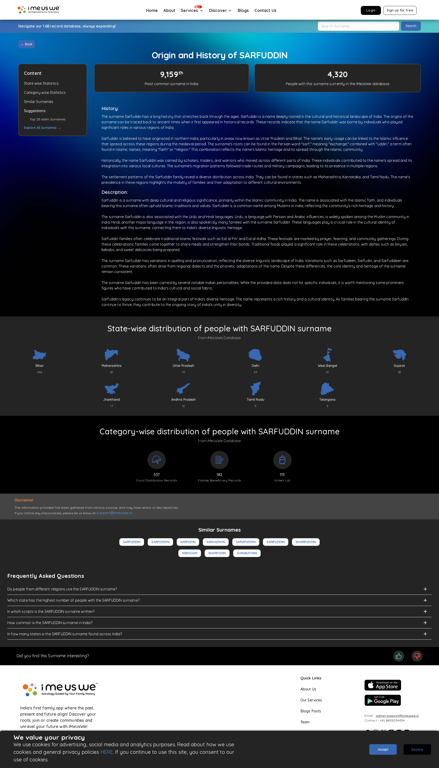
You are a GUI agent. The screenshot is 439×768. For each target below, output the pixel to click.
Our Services (311, 700)
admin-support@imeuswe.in (397, 716)
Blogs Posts (310, 711)
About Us (308, 689)
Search (411, 26)
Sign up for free (400, 10)
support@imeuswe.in (114, 513)
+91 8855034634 (392, 720)
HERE (107, 752)
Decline (417, 749)
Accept (383, 749)
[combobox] (358, 26)
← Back (26, 44)
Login (370, 10)
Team (305, 722)
